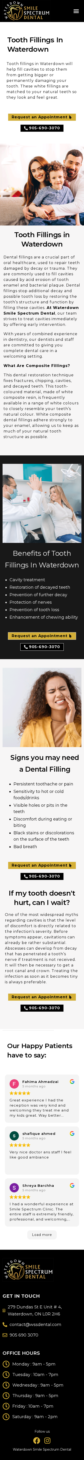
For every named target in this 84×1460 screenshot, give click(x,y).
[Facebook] (36, 1440)
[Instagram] (47, 1440)
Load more (42, 1235)
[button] (76, 11)
